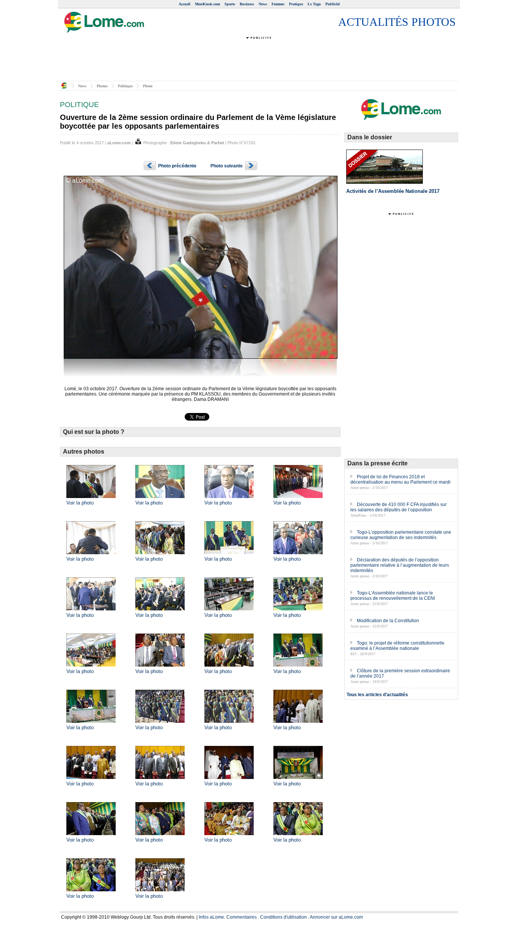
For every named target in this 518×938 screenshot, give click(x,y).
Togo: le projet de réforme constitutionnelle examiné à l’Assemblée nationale (397, 645)
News (263, 4)
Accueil (184, 4)
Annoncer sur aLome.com (336, 917)
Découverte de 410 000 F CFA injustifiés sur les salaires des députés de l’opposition (398, 507)
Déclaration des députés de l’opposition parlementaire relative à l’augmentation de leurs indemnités (399, 565)
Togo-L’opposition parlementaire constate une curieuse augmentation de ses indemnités (400, 535)
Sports (229, 4)
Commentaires (241, 917)
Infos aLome (211, 917)
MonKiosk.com (207, 4)
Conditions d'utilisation (283, 917)
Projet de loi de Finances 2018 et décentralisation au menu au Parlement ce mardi (400, 479)
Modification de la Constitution (388, 620)
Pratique (296, 4)
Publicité (332, 4)
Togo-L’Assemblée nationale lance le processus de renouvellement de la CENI (392, 595)
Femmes (278, 4)
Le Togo (314, 4)
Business (247, 4)
